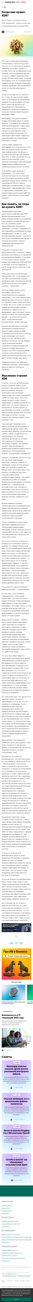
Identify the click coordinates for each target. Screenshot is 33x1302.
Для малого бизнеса (8, 1217)
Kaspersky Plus (5, 1208)
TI (16, 943)
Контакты (4, 1280)
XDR (4, 7)
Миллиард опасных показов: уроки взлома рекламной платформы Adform (16, 1070)
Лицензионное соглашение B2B (9, 1276)
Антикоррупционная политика (9, 1275)
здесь (21, 1295)
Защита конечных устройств (9, 1255)
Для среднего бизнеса (8, 1230)
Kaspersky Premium (7, 1210)
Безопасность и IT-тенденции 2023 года (13, 1016)
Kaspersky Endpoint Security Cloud (11, 1224)
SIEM (11, 943)
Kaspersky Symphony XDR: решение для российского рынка (13, 1002)
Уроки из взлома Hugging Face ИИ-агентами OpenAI (16, 1131)
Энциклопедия (28, 1286)
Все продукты (5, 1226)
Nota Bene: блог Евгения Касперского (15, 1286)
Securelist (4, 1286)
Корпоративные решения (9, 1246)
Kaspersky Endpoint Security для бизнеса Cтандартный (16, 1237)
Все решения (5, 1213)
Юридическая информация (24, 1276)
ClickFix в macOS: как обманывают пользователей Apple (16, 1162)
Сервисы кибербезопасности (10, 1250)
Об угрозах (22, 1280)
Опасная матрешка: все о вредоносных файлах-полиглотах (16, 1101)
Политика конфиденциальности (10, 1274)
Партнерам (16, 1280)
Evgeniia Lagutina (9, 31)
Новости (27, 1280)
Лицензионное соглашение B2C (24, 1275)
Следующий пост (8, 1011)
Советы (17, 1062)
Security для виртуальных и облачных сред (13, 1258)
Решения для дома (7, 1201)
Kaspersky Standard (7, 1205)
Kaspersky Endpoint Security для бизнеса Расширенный (16, 1239)
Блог (3, 1282)
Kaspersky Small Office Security (10, 1221)
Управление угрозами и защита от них (12, 1253)
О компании (10, 1280)
